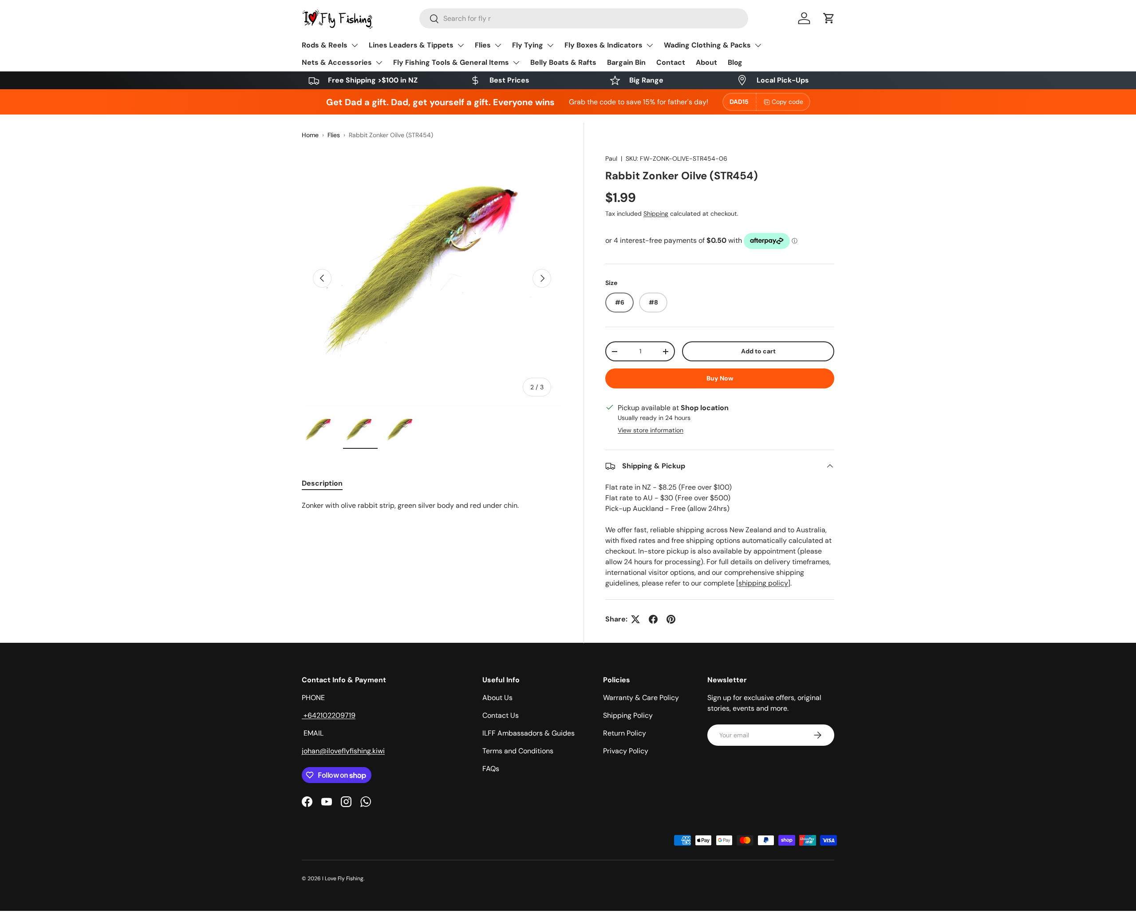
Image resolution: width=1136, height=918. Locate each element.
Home (310, 135)
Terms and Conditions (517, 751)
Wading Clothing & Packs (707, 45)
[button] (829, 18)
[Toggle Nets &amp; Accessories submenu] (379, 62)
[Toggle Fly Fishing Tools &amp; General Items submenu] (516, 62)
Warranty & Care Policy (641, 697)
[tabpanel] (432, 505)
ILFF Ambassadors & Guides (528, 733)
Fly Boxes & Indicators (603, 45)
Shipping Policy (628, 715)
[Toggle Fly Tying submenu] (550, 45)
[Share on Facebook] (653, 619)
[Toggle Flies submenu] (498, 45)
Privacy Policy (625, 751)
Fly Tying (527, 45)
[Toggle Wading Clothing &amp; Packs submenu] (758, 45)
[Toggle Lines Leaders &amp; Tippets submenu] (460, 45)
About (706, 62)
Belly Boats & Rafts (563, 62)
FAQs (490, 768)
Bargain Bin (626, 62)
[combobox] (583, 18)
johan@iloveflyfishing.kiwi (343, 751)
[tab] (322, 483)
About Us (497, 697)
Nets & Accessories (337, 62)
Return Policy (624, 733)
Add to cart (758, 351)
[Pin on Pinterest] (671, 619)
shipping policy (763, 583)
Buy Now (720, 378)
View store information (650, 430)
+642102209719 (328, 715)
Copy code (787, 102)
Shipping (655, 214)
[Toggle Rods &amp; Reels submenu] (354, 45)
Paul (611, 158)
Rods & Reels (324, 45)
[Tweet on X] (635, 619)
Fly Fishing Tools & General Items (451, 62)
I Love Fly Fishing (342, 878)
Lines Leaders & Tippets (411, 45)
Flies (483, 45)
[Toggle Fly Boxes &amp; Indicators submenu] (649, 45)
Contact (670, 62)
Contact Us (500, 715)
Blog (735, 62)
